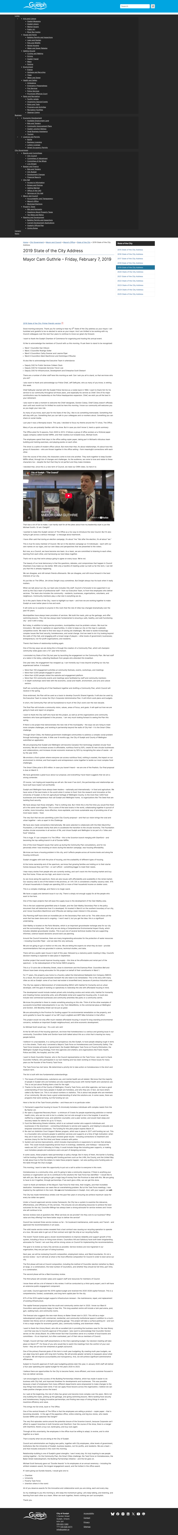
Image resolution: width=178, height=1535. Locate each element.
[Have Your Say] (144, 1515)
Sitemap (87, 1527)
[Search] (153, 6)
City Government (37, 242)
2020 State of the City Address (130, 272)
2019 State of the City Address (130, 267)
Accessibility (89, 1513)
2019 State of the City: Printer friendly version (42, 323)
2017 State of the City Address (130, 259)
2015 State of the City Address (130, 250)
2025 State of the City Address (130, 294)
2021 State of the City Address (130, 276)
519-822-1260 (62, 1524)
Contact (87, 1518)
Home (25, 242)
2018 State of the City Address (130, 263)
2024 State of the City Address (130, 290)
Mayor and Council (53, 242)
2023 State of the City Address (130, 285)
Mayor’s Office (69, 242)
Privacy (87, 1522)
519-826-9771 (66, 1527)
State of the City (83, 242)
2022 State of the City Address (130, 281)
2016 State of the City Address (130, 254)
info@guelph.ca (63, 1530)
